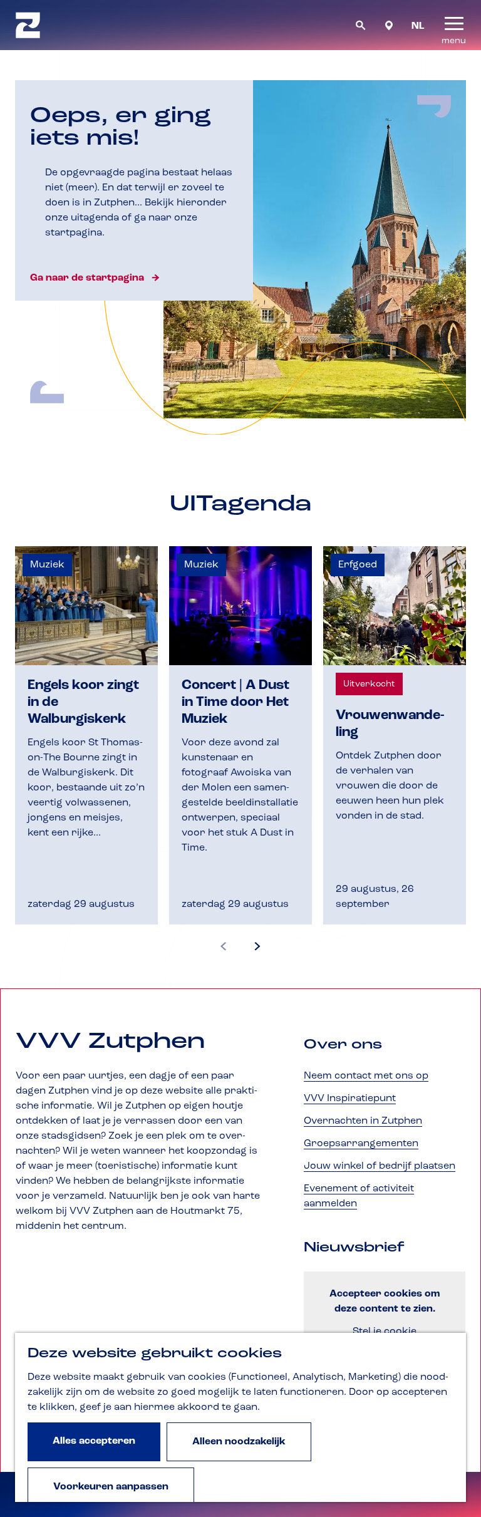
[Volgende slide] (257, 947)
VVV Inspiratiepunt (350, 1099)
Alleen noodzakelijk (239, 1442)
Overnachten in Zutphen (363, 1121)
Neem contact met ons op (366, 1076)
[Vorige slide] (223, 947)
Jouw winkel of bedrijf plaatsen (379, 1166)
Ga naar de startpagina (87, 278)
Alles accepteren (94, 1441)
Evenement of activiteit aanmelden (359, 1196)
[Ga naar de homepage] (28, 25)
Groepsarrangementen (361, 1144)
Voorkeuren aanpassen (110, 1487)
